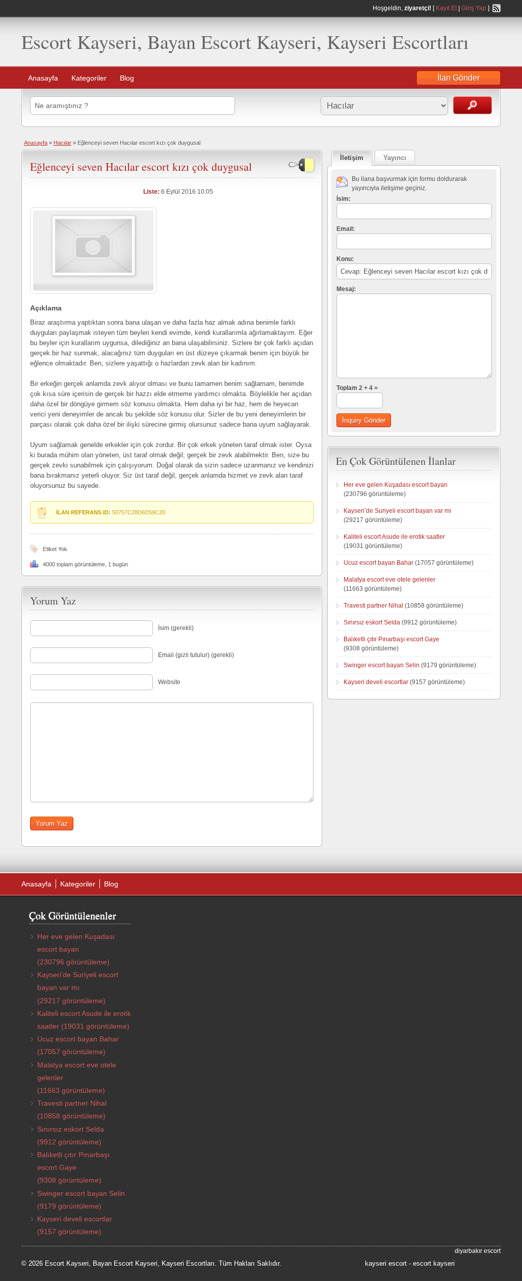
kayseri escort (386, 1263)
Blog (127, 78)
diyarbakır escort (478, 1250)
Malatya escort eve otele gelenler (389, 579)
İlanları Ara (472, 105)
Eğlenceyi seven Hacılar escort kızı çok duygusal (141, 166)
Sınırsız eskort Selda (372, 622)
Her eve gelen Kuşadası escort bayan (396, 484)
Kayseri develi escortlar (376, 682)
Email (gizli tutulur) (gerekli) (196, 655)
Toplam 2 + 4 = (357, 387)
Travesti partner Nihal (373, 605)
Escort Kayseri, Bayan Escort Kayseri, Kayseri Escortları (245, 42)
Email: (345, 228)
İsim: (343, 198)
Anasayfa (43, 78)
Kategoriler (89, 78)
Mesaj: (346, 289)
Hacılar (62, 143)
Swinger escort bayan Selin (382, 665)
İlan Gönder (458, 77)
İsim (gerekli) (176, 628)
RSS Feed (496, 8)
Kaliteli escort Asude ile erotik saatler (394, 536)
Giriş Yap (473, 8)
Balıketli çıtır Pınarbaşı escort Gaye (391, 639)
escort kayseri (434, 1263)
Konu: (345, 259)
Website (169, 682)
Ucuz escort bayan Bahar (378, 562)
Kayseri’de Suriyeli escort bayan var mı (397, 510)
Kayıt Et (446, 8)
